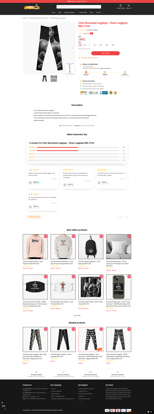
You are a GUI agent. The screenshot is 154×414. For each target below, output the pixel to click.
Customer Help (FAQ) (84, 398)
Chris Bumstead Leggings (58, 18)
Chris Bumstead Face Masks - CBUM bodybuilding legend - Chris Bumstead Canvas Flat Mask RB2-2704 (35, 304)
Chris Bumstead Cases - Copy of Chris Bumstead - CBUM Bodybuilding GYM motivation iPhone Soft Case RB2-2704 (118, 304)
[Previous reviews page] (117, 217)
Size (79, 42)
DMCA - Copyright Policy (57, 396)
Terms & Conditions (56, 391)
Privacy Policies (55, 393)
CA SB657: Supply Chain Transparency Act (62, 398)
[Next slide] (73, 48)
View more (77, 315)
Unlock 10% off (3, 406)
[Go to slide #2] (54, 78)
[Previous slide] (25, 48)
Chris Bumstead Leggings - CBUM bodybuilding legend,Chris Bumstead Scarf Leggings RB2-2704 (118, 356)
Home (25, 18)
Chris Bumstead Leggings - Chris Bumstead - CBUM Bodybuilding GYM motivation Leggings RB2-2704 (90, 356)
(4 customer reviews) (92, 30)
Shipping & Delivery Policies (86, 388)
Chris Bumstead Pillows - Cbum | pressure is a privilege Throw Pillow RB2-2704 (117, 264)
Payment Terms (83, 391)
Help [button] (151, 411)
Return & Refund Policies (85, 393)
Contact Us (82, 396)
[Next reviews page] (126, 217)
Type (79, 36)
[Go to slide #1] (44, 78)
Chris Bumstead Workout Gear (38, 18)
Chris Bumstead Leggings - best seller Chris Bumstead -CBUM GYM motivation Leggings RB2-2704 (35, 356)
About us (53, 388)
